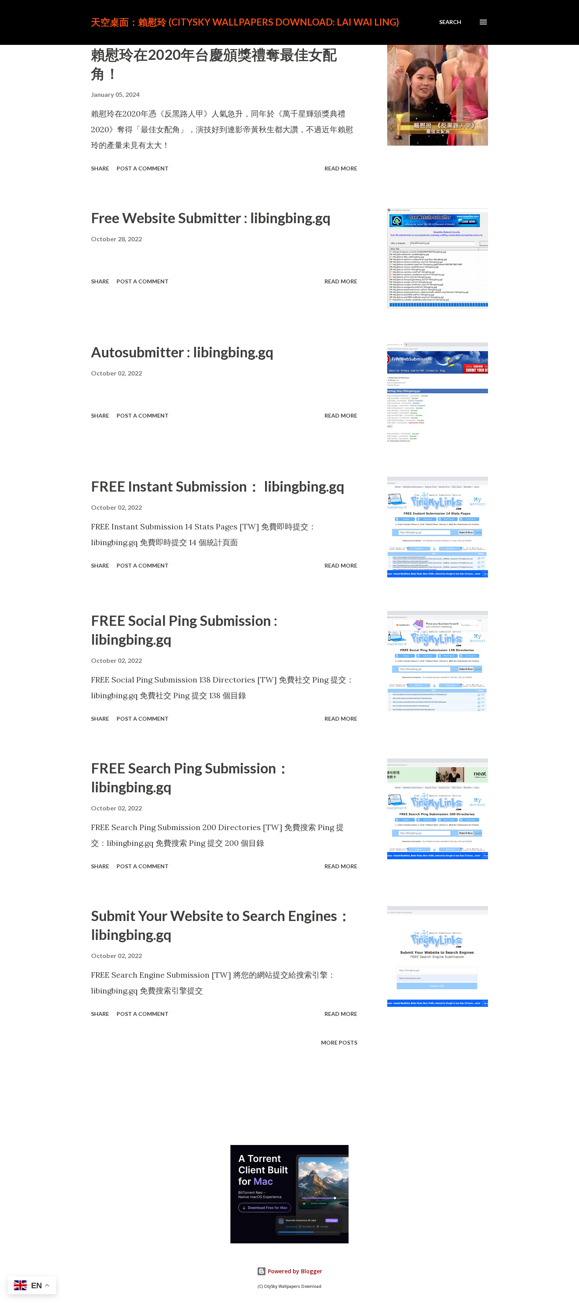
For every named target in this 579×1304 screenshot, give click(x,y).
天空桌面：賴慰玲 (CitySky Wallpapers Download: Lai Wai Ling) (245, 22)
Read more (341, 168)
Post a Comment (143, 168)
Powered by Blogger (294, 1271)
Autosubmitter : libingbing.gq (182, 352)
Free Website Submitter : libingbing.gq (210, 217)
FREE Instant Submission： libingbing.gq (217, 486)
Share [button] (100, 168)
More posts (339, 1042)
